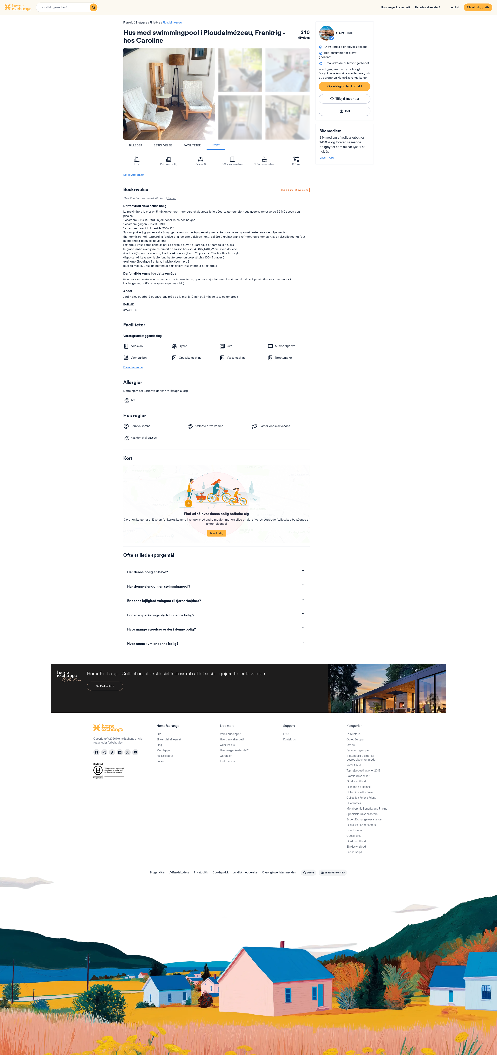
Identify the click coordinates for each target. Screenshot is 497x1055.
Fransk (171, 198)
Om (159, 734)
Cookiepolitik (221, 872)
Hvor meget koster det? (395, 7)
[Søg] (93, 7)
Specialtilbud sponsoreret (362, 814)
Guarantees (354, 803)
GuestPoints (227, 744)
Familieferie (354, 734)
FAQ (286, 734)
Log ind (454, 7)
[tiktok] (112, 752)
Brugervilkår (157, 872)
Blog (159, 744)
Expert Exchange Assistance (364, 819)
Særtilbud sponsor (358, 776)
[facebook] (96, 752)
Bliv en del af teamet (169, 739)
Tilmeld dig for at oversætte (293, 189)
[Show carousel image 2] (287, 70)
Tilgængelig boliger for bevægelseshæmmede (361, 757)
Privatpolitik (201, 872)
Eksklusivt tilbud (356, 781)
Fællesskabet (165, 755)
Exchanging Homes (359, 786)
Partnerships (354, 852)
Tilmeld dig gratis (478, 7)
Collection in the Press (360, 792)
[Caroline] (326, 33)
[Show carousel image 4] (287, 117)
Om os (351, 744)
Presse (161, 761)
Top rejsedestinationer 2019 (363, 770)
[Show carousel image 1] (240, 70)
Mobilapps (163, 750)
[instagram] (104, 752)
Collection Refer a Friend (361, 797)
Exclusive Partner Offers (361, 824)
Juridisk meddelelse (245, 872)
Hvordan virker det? (427, 7)
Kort (216, 145)
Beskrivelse (163, 145)
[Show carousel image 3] (240, 117)
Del (347, 111)
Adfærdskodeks (179, 872)
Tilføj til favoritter (347, 99)
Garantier (226, 755)
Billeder (135, 145)
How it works (354, 830)
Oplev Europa (355, 739)
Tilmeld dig (216, 533)
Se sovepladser (133, 175)
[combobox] (67, 7)
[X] (127, 752)
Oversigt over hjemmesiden (279, 872)
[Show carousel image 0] (169, 94)
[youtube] (135, 752)
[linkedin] (120, 752)
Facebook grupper (358, 750)
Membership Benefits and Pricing (367, 808)
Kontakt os (289, 739)
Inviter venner (228, 761)
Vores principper (230, 734)
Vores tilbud (354, 765)
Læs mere (327, 157)
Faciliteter (192, 145)
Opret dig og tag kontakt (344, 86)
